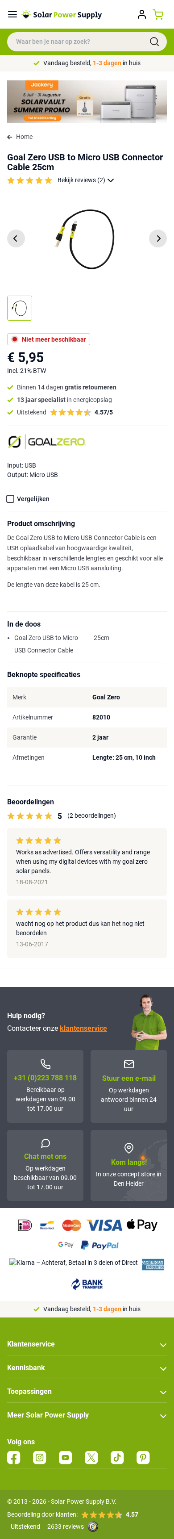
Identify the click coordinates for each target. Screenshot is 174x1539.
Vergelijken (33, 498)
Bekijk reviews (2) (81, 180)
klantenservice (83, 1028)
